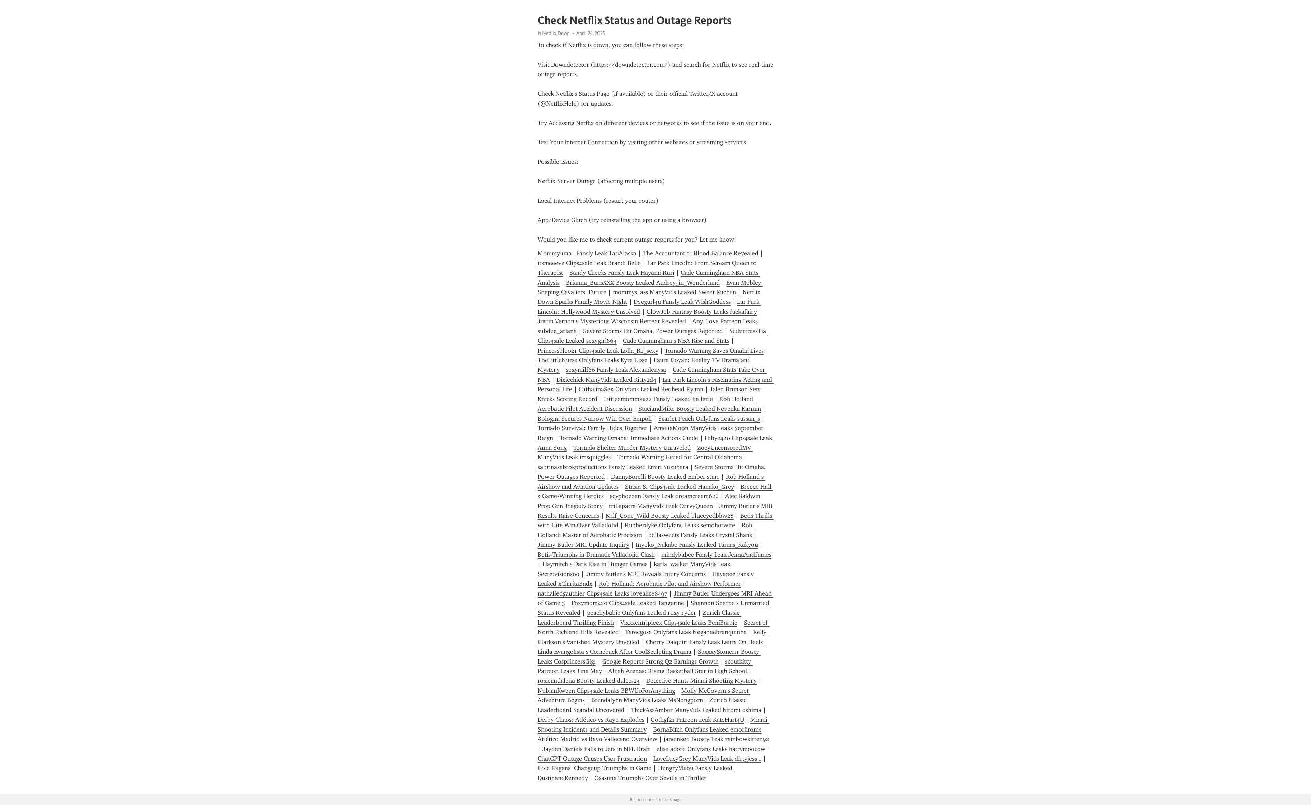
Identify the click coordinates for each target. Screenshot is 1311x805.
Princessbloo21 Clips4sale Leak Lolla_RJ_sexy (598, 350)
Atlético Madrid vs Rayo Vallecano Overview (597, 739)
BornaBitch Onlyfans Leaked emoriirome (707, 729)
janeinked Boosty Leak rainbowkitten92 (716, 739)
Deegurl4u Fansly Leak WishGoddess (682, 301)
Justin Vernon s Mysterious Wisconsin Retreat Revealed (612, 321)
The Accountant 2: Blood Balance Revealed (700, 253)
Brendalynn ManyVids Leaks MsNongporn (647, 700)
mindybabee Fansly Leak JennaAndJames (716, 554)
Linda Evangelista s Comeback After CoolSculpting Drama (614, 651)
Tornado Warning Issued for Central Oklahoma (679, 457)
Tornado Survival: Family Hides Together (592, 428)
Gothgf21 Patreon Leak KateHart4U (697, 719)
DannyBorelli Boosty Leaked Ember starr (665, 476)
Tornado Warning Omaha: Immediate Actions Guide (629, 438)
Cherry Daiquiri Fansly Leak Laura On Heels (704, 642)
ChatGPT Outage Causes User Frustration (592, 758)
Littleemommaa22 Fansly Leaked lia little (658, 399)
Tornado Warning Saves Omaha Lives (714, 350)
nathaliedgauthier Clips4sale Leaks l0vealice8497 (602, 593)
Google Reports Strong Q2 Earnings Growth (660, 661)
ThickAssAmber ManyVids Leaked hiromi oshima (696, 710)
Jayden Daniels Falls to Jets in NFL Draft (596, 749)
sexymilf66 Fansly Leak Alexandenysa (616, 369)
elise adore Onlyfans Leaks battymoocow (711, 749)
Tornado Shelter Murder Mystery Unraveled (632, 447)
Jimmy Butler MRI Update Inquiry (583, 544)
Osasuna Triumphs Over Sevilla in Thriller (650, 778)
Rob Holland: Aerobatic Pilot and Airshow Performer (670, 583)
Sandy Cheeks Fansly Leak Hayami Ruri (621, 272)
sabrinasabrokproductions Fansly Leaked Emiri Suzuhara (613, 467)
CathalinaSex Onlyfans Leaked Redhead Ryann (641, 389)
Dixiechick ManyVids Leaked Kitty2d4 (606, 379)
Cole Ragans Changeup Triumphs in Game (594, 768)
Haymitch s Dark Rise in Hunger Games (594, 564)
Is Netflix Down (554, 33)
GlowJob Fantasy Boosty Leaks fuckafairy (702, 311)
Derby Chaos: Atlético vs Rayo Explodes (591, 719)
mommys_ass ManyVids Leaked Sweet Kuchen (674, 292)
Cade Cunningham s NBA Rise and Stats (676, 340)
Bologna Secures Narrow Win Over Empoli (595, 418)
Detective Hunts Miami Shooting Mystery (701, 680)
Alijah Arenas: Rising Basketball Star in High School (677, 671)
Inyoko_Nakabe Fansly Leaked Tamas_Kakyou (697, 544)
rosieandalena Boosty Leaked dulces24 (589, 680)
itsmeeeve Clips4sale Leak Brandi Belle (589, 263)
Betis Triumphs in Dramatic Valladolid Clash (596, 554)
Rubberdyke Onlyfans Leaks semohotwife (680, 525)
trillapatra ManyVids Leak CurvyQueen (661, 506)
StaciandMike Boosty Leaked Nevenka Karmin (699, 408)
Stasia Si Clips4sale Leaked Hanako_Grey (679, 486)
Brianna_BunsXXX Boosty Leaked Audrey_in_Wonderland (643, 282)
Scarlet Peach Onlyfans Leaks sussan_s (709, 418)
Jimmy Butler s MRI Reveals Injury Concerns (646, 574)
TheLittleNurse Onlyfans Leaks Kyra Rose (592, 360)
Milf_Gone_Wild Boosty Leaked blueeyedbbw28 (670, 515)
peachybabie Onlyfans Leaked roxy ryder (641, 612)
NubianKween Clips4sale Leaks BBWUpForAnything (606, 690)
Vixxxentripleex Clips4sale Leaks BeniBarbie (678, 622)
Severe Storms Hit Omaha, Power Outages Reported (653, 331)
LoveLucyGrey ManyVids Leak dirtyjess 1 (707, 758)
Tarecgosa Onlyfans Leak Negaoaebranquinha (686, 632)
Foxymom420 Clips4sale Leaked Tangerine (628, 603)
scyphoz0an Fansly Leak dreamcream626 (664, 496)
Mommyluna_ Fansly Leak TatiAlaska (587, 253)
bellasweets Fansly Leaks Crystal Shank (700, 535)
